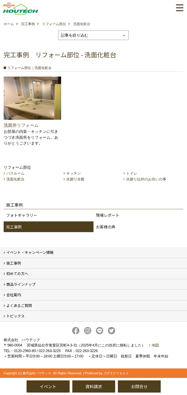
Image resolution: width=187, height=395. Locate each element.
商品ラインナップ (21, 284)
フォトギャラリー (21, 215)
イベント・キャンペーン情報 (30, 252)
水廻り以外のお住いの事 (146, 179)
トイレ (131, 173)
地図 (155, 345)
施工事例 (13, 263)
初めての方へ (17, 273)
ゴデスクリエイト (116, 373)
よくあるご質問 (19, 305)
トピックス (15, 315)
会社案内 (13, 294)
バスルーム (15, 173)
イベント (48, 386)
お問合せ (139, 386)
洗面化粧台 (15, 179)
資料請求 (93, 386)
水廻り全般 (75, 179)
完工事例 (14, 227)
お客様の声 (105, 227)
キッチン (73, 173)
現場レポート (107, 215)
